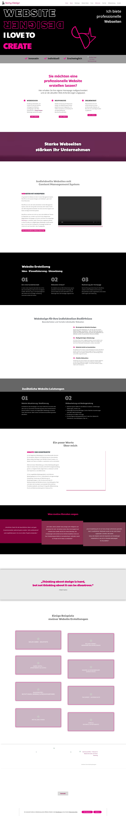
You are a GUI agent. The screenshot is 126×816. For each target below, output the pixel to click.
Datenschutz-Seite (73, 812)
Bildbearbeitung (111, 3)
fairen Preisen (38, 110)
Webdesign (77, 3)
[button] (80, 211)
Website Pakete (85, 3)
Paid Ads (104, 3)
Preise (91, 3)
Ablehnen (97, 812)
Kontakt (119, 3)
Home (66, 3)
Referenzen (97, 3)
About (71, 3)
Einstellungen (59, 812)
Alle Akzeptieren (87, 812)
